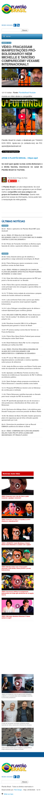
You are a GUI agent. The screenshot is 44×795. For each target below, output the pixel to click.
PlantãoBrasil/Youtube (27, 92)
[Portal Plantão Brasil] (14, 9)
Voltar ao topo (8, 794)
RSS (18, 25)
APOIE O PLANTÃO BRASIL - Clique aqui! (20, 158)
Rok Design (18, 790)
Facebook (15, 25)
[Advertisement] (23, 19)
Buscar (24, 30)
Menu (8, 36)
